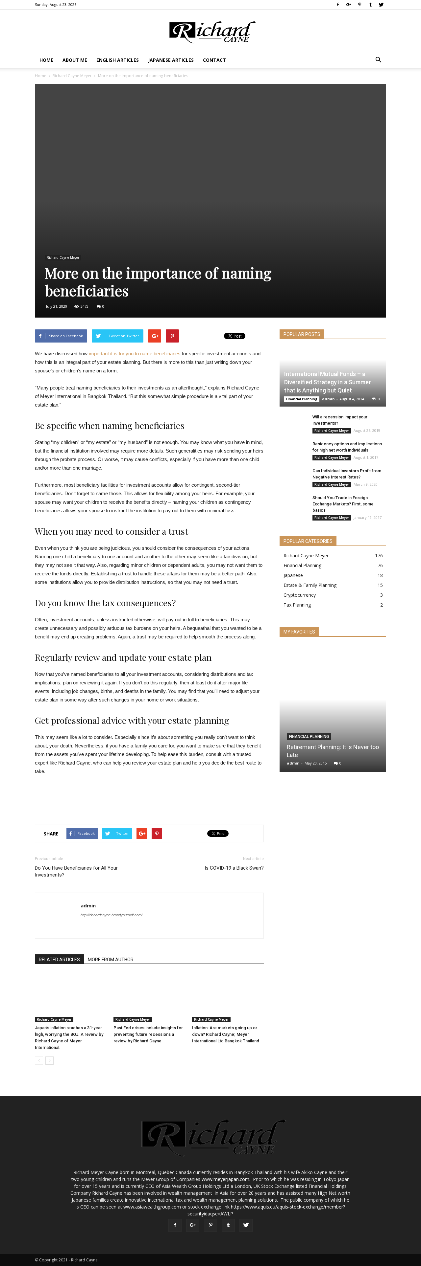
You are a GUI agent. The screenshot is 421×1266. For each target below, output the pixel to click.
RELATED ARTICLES (59, 959)
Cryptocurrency (300, 595)
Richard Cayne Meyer (72, 75)
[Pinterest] (359, 4)
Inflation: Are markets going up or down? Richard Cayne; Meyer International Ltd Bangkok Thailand (225, 1034)
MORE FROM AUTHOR (111, 959)
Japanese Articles (171, 60)
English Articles (117, 60)
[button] (378, 60)
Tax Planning (297, 605)
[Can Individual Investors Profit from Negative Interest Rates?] (293, 477)
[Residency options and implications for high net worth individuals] (293, 450)
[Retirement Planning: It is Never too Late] (333, 711)
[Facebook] (338, 4)
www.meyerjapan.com (225, 1179)
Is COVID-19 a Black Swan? (234, 868)
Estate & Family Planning (310, 585)
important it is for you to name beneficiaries (135, 353)
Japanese (293, 575)
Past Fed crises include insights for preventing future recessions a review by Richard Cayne (148, 1034)
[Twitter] (381, 4)
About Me (74, 60)
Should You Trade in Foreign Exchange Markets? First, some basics (343, 504)
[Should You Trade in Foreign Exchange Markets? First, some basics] (293, 504)
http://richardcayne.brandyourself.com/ (111, 915)
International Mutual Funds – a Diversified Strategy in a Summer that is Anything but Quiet (327, 382)
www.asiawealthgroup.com (152, 1207)
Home (46, 60)
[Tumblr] (370, 4)
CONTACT (214, 60)
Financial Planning (301, 399)
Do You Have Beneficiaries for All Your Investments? (76, 871)
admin (88, 905)
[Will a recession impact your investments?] (293, 423)
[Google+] (349, 4)
